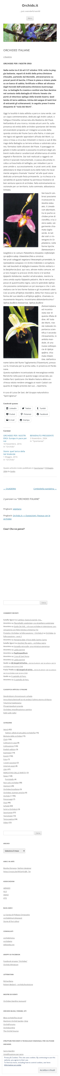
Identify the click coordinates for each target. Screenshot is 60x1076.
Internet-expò (9, 766)
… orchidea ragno (31, 643)
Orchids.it (30, 5)
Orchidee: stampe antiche (14, 792)
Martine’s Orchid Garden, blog (15, 1021)
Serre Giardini (9, 1051)
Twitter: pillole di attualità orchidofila (20, 733)
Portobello (9, 779)
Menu (30, 18)
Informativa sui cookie (12, 1065)
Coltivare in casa (10, 742)
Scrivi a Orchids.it (10, 809)
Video (5, 822)
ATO (5, 898)
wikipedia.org (8, 944)
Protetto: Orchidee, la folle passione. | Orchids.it (23, 633)
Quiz (5, 802)
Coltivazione (8, 746)
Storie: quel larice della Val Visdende (14, 452)
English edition (9, 749)
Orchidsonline (9, 1027)
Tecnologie (7, 816)
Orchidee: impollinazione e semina (17, 709)
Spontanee (38, 468)
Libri (5, 769)
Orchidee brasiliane (11, 789)
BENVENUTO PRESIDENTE (42, 435)
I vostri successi (9, 762)
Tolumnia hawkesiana (12, 703)
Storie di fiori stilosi (11, 921)
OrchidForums (9, 1024)
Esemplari (7, 752)
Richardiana (8, 981)
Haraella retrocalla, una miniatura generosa (32, 646)
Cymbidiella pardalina (45, 488)
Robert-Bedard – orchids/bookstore (18, 984)
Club (5, 739)
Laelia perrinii (19, 649)
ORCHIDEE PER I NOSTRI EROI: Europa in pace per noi (15, 438)
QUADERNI (9, 488)
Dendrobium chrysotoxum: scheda (17, 696)
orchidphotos (9, 938)
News (5, 776)
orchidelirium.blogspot (12, 918)
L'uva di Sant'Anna (21, 656)
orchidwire (7, 941)
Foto (5, 759)
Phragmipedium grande (13, 706)
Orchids (6, 796)
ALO (5, 891)
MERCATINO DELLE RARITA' (14, 772)
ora (34, 623)
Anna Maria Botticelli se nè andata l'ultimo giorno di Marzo (27, 699)
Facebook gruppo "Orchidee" (15, 961)
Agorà (5, 729)
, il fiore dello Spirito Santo (30, 639)
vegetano (17, 509)
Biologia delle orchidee (12, 736)
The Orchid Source (11, 1031)
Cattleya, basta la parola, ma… (29, 620)
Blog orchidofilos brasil (12, 1017)
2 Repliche (7, 57)
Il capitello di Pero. (18, 676)
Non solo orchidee (11, 782)
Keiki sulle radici (9, 713)
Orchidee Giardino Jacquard (14, 1001)
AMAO (6, 895)
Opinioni (6, 786)
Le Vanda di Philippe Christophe (16, 914)
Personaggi (8, 799)
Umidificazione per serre (13, 1054)
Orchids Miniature (10, 964)
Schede (6, 806)
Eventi (6, 756)
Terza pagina (8, 819)
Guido (12, 471)
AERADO (6, 888)
